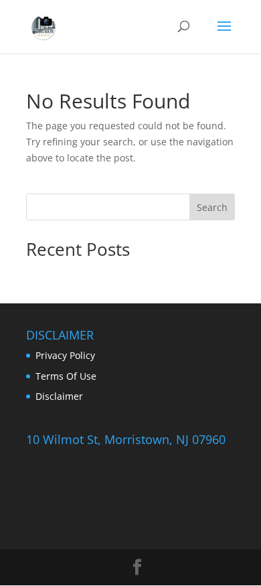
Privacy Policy (65, 355)
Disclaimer (59, 396)
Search (212, 207)
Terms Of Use (65, 376)
